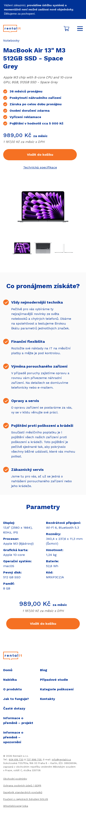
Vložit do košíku (40, 154)
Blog (43, 670)
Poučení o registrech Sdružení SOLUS (25, 799)
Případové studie (54, 680)
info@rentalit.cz (61, 759)
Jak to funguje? (16, 699)
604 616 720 (16, 759)
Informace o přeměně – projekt (18, 720)
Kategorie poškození (57, 689)
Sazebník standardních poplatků (22, 792)
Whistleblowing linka (15, 806)
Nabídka (10, 680)
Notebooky (11, 40)
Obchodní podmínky (15, 778)
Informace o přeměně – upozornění (13, 737)
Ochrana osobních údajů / (22, 785)
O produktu (12, 689)
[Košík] (66, 28)
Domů (7, 670)
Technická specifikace (40, 167)
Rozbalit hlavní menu (80, 28)
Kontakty (47, 699)
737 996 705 (34, 759)
